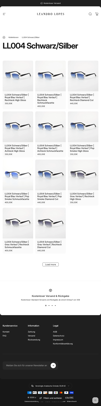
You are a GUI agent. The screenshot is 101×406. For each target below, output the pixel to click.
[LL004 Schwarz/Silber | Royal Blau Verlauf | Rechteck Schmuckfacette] (50, 76)
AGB (55, 332)
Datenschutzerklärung (32, 401)
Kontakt (6, 332)
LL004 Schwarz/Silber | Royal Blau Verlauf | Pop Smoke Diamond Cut (49, 196)
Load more (50, 264)
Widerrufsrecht (72, 401)
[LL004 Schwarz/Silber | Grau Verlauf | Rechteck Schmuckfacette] (18, 223)
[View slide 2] (48, 305)
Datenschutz (58, 336)
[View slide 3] (52, 305)
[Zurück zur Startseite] (4, 37)
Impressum (58, 340)
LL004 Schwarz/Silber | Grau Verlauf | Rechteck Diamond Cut (49, 245)
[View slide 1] (45, 305)
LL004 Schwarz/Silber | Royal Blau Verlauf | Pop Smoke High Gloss (82, 148)
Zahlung (31, 332)
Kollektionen (14, 37)
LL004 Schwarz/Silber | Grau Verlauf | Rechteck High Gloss (82, 196)
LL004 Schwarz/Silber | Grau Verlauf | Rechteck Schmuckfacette (17, 245)
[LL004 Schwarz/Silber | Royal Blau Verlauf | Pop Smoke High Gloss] (83, 126)
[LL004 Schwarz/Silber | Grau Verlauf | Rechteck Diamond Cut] (50, 223)
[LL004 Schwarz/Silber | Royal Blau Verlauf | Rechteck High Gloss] (18, 76)
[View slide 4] (55, 305)
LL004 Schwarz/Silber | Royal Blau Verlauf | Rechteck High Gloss (17, 97)
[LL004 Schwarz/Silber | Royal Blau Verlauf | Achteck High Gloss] (18, 126)
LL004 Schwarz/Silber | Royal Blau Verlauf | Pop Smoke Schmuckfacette (17, 196)
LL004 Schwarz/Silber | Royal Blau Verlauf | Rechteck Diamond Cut (82, 97)
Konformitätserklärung (63, 344)
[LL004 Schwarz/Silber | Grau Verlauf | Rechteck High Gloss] (83, 175)
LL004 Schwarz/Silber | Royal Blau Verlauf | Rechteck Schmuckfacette (49, 98)
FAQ (4, 336)
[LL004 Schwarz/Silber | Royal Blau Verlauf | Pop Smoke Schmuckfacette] (18, 175)
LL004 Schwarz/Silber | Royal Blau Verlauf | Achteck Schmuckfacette (50, 148)
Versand (31, 336)
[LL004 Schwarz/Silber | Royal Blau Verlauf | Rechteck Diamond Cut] (83, 76)
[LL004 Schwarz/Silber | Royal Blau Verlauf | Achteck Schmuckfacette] (50, 126)
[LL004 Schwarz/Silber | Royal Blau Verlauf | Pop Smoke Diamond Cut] (50, 175)
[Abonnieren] (53, 365)
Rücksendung (34, 340)
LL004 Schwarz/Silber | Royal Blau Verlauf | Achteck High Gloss (17, 148)
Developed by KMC (66, 397)
